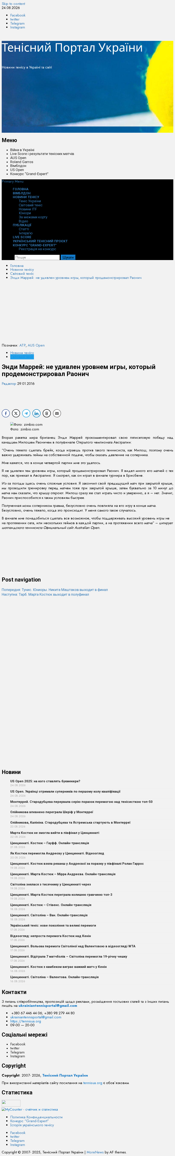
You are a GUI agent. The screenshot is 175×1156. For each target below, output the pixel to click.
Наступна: (45, 594)
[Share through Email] (57, 413)
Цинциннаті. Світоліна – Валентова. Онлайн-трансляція (54, 977)
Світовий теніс (30, 205)
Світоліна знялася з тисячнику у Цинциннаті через (50, 884)
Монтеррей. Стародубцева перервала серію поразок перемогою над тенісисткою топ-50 (81, 802)
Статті (24, 229)
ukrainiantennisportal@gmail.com (35, 1017)
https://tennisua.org (25, 1021)
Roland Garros (21, 162)
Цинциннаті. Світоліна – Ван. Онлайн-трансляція (49, 915)
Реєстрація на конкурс (37, 249)
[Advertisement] (87, 103)
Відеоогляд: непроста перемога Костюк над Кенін (50, 936)
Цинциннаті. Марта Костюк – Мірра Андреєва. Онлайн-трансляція (62, 874)
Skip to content (13, 3)
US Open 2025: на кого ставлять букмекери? (45, 781)
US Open (17, 170)
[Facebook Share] (6, 413)
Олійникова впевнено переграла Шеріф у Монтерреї (51, 812)
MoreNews (95, 1152)
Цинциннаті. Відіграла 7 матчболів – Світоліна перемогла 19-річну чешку (68, 956)
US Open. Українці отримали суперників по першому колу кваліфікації (65, 791)
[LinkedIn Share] (36, 413)
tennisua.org (92, 1082)
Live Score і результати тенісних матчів (42, 154)
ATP (22, 345)
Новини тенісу (26, 197)
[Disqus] (87, 650)
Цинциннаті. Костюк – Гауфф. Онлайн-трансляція (49, 843)
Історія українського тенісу (32, 1125)
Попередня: (55, 590)
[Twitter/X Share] (16, 413)
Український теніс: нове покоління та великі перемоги (53, 925)
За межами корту (33, 217)
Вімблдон (18, 166)
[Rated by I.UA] (11, 1105)
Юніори (25, 213)
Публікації (22, 225)
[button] (12, 181)
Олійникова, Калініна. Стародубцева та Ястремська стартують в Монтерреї (70, 822)
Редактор (9, 383)
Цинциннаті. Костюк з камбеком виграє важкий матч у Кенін (58, 967)
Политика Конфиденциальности (36, 1117)
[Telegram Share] (26, 413)
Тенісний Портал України (72, 47)
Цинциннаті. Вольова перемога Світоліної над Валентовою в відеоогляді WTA (73, 946)
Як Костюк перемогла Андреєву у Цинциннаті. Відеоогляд (57, 853)
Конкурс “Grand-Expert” (29, 174)
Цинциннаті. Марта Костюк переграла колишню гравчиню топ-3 (61, 895)
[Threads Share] (47, 413)
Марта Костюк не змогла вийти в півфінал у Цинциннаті (54, 833)
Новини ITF (28, 209)
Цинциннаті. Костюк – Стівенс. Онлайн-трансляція (50, 905)
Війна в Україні (22, 150)
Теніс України (30, 201)
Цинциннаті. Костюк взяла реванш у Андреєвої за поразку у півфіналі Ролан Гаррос (77, 864)
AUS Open (18, 158)
